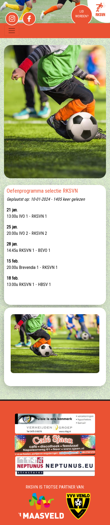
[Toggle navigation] (11, 30)
